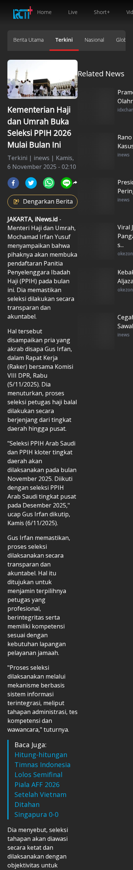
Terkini (64, 39)
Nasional (94, 39)
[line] (66, 183)
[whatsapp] (49, 183)
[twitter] (31, 183)
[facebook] (13, 183)
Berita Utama (28, 39)
